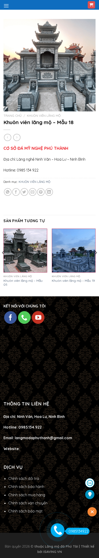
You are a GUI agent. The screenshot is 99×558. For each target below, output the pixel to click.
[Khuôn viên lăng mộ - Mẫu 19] (74, 251)
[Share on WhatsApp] (8, 192)
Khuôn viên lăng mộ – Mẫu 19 (73, 280)
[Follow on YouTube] (38, 317)
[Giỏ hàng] (91, 5)
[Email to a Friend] (32, 192)
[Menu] (6, 5)
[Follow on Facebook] (10, 317)
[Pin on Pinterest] (41, 192)
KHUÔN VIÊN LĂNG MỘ (44, 115)
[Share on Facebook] (16, 192)
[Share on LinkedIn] (49, 192)
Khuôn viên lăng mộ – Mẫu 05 (23, 283)
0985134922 (78, 531)
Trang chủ (12, 115)
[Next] (95, 262)
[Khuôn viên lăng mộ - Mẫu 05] (25, 251)
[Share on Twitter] (24, 192)
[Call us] (24, 317)
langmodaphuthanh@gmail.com (43, 437)
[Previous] (3, 262)
